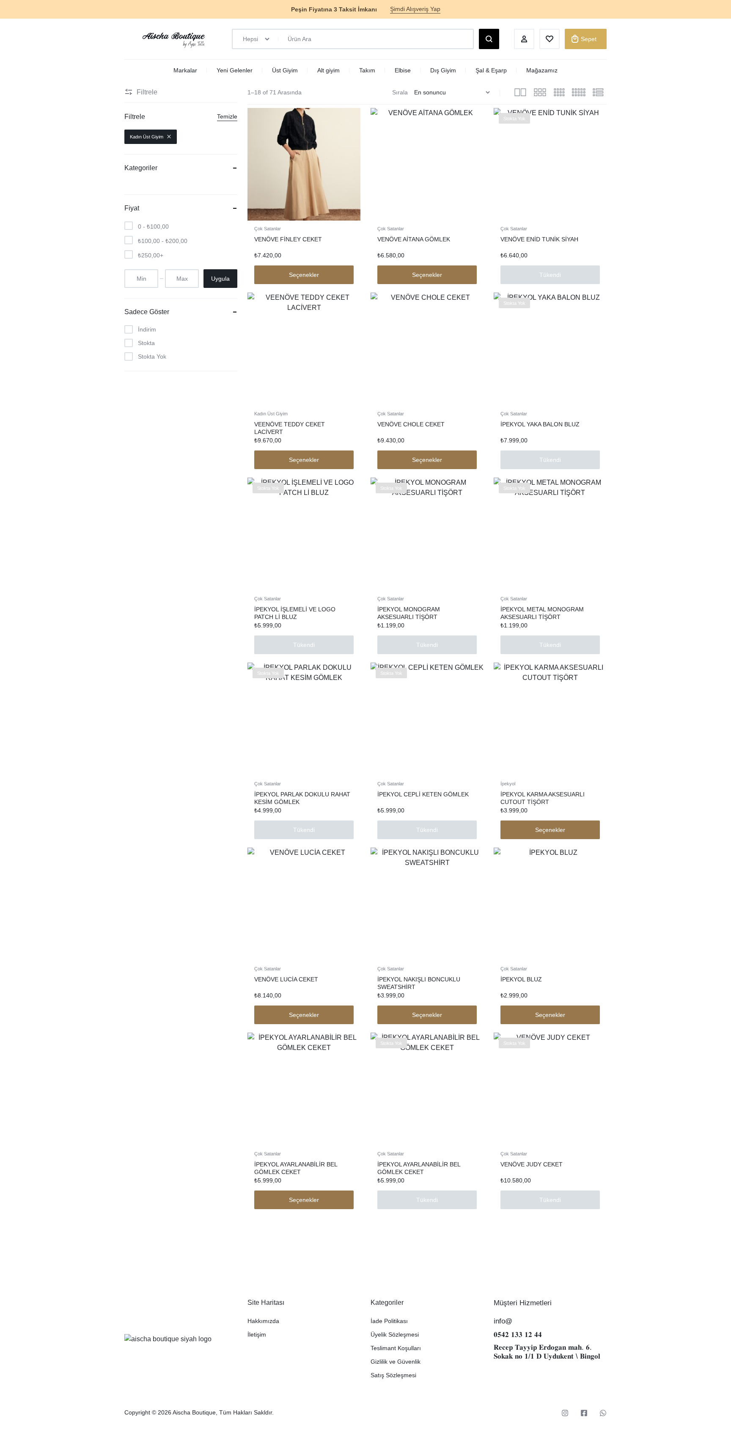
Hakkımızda (263, 1321)
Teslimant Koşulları (396, 1348)
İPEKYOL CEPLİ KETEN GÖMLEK (423, 794)
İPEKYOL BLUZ (521, 979)
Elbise (403, 70)
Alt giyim (328, 70)
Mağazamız (542, 70)
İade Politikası (389, 1321)
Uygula (220, 278)
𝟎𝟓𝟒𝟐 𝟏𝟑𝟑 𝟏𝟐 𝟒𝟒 (518, 1335)
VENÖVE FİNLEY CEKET (288, 239)
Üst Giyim (285, 70)
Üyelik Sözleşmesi (395, 1334)
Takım (367, 70)
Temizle (227, 116)
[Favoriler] (549, 39)
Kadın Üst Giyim (271, 413)
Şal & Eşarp (491, 70)
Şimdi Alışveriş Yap (415, 9)
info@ (503, 1321)
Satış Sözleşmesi (393, 1375)
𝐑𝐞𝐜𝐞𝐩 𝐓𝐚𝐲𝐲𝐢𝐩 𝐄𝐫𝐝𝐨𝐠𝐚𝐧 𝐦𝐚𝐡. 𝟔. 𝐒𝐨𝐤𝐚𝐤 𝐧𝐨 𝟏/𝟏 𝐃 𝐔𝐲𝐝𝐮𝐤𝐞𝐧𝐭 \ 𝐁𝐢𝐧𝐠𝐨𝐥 (547, 1351)
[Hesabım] (524, 39)
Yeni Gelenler (235, 70)
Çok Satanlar (267, 228)
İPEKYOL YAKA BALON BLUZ (540, 424)
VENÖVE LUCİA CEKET (286, 979)
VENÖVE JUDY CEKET (531, 1164)
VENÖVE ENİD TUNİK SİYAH (539, 239)
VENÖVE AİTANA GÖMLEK (413, 239)
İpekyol (507, 783)
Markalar (185, 70)
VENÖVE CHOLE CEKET (411, 424)
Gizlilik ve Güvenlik (395, 1361)
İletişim (256, 1334)
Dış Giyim (443, 70)
